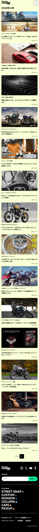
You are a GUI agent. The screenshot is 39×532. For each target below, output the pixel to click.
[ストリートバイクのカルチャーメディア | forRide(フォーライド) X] (26, 468)
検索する (33, 479)
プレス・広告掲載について (23, 518)
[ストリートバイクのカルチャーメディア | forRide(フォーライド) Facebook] (35, 468)
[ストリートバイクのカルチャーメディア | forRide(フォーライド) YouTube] (30, 468)
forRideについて (6, 518)
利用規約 (20, 521)
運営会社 (28, 521)
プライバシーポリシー (8, 521)
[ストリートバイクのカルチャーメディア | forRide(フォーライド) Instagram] (21, 468)
